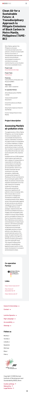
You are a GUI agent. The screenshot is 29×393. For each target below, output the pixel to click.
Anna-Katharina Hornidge (12, 69)
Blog (5, 351)
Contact (6, 309)
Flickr (5, 354)
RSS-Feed (6, 348)
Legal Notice (8, 388)
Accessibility (8, 322)
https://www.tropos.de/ (11, 285)
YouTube (6, 338)
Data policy (7, 386)
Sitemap (7, 325)
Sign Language (9, 319)
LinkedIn (6, 342)
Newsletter (7, 345)
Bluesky (6, 335)
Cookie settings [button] (9, 384)
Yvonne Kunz (8, 74)
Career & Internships (11, 306)
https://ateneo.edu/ (10, 294)
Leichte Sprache (9, 315)
